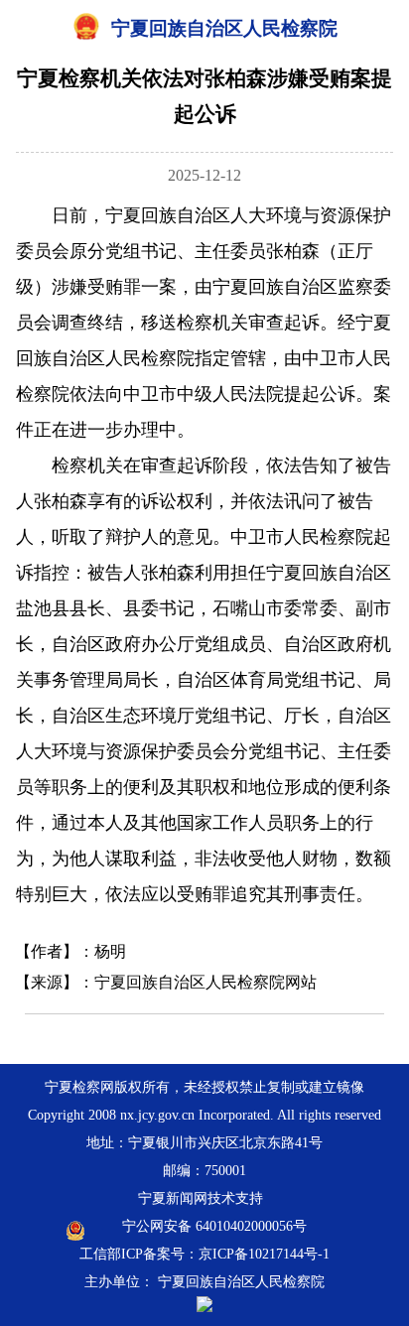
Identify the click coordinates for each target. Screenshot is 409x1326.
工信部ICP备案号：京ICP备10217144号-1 (204, 1254)
